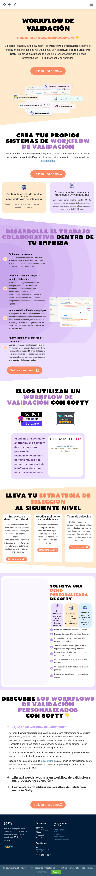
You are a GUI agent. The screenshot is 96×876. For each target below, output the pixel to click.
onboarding (47, 761)
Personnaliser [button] (42, 872)
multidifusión (48, 161)
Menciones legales (61, 839)
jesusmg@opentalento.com (43, 851)
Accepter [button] (56, 872)
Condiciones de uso (60, 831)
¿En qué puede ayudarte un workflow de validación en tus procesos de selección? (52, 779)
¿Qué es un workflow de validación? (39, 727)
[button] (91, 4)
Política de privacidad (59, 835)
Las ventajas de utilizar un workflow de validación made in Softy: (49, 788)
